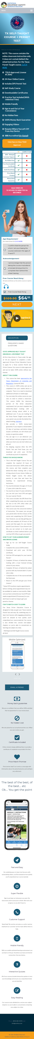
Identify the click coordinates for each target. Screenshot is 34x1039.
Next (17, 304)
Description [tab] (13, 338)
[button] (17, 318)
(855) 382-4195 (17, 1021)
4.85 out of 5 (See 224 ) (10, 49)
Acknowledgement (11, 258)
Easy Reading (17, 998)
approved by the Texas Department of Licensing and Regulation (19, 380)
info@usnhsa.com (17, 1023)
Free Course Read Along (13, 278)
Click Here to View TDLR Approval (17, 143)
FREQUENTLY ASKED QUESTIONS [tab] (16, 344)
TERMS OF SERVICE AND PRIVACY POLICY (17, 1037)
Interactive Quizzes (17, 972)
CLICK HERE (18, 241)
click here (19, 421)
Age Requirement (10, 239)
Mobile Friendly (17, 945)
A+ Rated (23, 135)
